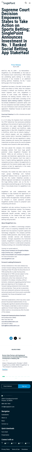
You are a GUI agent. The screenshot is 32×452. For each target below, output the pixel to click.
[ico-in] (7, 443)
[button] (5, 369)
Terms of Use (15, 449)
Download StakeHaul (8, 114)
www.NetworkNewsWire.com (10, 321)
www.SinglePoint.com (8, 258)
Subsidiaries (5, 414)
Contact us (5, 424)
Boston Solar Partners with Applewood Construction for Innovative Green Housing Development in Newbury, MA (14, 356)
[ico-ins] (13, 443)
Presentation (5, 435)
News (3, 421)
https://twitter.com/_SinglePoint (11, 252)
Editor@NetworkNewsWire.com (10, 325)
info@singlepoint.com (8, 406)
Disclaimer (25, 449)
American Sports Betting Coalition (12, 100)
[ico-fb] (20, 443)
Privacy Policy (6, 449)
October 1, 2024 (5, 360)
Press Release (16, 65)
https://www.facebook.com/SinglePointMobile (15, 250)
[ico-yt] (27, 443)
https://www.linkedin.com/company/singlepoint (16, 254)
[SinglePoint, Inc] (8, 3)
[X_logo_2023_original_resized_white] (2, 443)
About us (4, 417)
